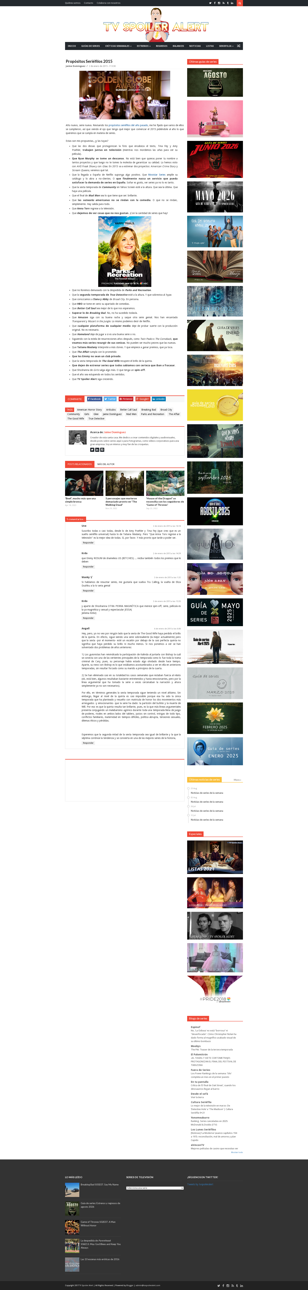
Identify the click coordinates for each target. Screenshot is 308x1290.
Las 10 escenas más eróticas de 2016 (100, 1259)
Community (73, 414)
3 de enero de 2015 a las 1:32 (167, 577)
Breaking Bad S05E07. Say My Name (100, 1184)
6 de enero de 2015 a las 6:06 (167, 629)
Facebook (95, 399)
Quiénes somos (72, 3)
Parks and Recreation (152, 414)
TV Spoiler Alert (86, 1285)
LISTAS (210, 46)
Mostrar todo (237, 1152)
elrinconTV (197, 1145)
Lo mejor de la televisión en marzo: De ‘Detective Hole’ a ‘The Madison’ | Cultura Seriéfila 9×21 (212, 1109)
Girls (86, 414)
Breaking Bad (148, 409)
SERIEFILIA (225, 46)
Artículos (111, 409)
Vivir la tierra (197, 1097)
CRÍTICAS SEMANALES (117, 46)
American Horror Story (89, 409)
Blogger (130, 1285)
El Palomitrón (199, 1054)
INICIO (72, 46)
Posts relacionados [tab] (80, 464)
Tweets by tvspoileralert (200, 1184)
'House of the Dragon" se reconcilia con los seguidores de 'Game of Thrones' (165, 501)
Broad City (166, 409)
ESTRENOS (142, 46)
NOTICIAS (195, 46)
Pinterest (127, 399)
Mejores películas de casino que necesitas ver (214, 1148)
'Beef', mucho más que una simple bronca (80, 500)
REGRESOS (161, 46)
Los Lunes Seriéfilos (203, 1129)
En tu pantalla (199, 1081)
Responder (88, 542)
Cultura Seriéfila (201, 1102)
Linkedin (160, 399)
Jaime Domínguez (76, 66)
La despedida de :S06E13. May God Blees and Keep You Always (101, 1244)
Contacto (88, 3)
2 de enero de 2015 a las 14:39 (167, 553)
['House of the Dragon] (165, 483)
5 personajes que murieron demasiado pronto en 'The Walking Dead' (121, 501)
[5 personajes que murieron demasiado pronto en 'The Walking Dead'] (125, 483)
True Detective (96, 418)
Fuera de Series (200, 1070)
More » (237, 779)
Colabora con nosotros (108, 3)
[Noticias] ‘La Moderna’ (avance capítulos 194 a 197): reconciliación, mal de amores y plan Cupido (214, 1136)
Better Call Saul (128, 409)
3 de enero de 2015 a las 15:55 (167, 601)
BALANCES (178, 46)
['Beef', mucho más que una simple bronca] (84, 483)
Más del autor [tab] (105, 464)
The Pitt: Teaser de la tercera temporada (212, 1049)
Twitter (112, 399)
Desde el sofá (199, 1093)
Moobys (196, 1046)
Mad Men (131, 414)
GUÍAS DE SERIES (90, 46)
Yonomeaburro (200, 1117)
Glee (96, 414)
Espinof (195, 1027)
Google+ (144, 399)
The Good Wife (75, 418)
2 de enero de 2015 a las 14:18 (167, 526)
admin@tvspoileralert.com (148, 1285)
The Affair (174, 414)
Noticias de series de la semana (207, 792)
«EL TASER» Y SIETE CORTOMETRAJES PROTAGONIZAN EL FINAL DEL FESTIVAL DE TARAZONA (213, 1061)
